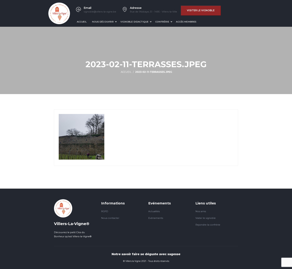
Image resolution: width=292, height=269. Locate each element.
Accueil (82, 21)
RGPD (104, 211)
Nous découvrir (103, 21)
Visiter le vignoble (201, 10)
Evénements (155, 218)
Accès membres (186, 21)
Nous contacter (110, 218)
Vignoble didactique (134, 21)
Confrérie (162, 21)
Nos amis (200, 211)
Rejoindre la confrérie (207, 224)
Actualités (154, 211)
